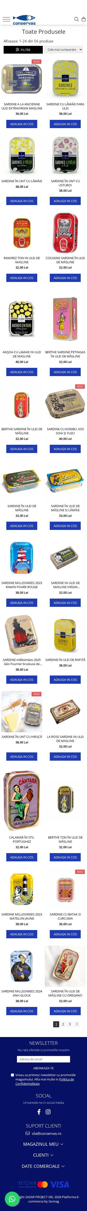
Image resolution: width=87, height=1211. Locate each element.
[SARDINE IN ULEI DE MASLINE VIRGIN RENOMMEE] (65, 557)
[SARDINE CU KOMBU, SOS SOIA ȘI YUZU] (65, 404)
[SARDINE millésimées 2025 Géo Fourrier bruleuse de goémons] (21, 634)
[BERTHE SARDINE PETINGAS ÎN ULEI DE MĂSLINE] (65, 318)
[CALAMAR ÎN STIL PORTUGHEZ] (21, 800)
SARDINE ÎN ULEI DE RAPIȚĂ (65, 660)
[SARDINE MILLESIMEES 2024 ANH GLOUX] (21, 966)
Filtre (24, 50)
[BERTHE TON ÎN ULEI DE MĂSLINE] (65, 800)
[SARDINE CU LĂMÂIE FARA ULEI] (65, 79)
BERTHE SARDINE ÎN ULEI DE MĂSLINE (21, 431)
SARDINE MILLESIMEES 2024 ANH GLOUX (21, 993)
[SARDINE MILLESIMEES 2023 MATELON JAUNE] (21, 889)
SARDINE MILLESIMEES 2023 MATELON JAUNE (21, 916)
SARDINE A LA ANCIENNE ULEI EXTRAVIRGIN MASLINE (21, 106)
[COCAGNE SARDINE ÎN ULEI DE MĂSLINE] (65, 233)
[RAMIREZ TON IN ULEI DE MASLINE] (21, 233)
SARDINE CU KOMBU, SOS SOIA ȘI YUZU (65, 431)
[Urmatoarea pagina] (76, 1024)
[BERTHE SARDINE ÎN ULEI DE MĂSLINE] (21, 404)
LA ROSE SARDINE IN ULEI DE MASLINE (65, 739)
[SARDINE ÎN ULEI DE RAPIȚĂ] (65, 634)
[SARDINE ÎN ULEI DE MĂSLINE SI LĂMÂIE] (65, 481)
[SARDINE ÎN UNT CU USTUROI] (65, 156)
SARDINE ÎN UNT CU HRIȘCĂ (22, 737)
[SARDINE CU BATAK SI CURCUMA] (65, 889)
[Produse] (6, 19)
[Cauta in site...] (76, 19)
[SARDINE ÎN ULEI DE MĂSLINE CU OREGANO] (65, 966)
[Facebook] (39, 1112)
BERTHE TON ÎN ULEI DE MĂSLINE (65, 839)
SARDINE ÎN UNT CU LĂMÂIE (21, 181)
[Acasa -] (28, 19)
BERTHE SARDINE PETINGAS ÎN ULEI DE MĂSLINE (65, 354)
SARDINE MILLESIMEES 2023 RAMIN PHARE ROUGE (21, 585)
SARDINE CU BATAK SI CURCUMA (65, 916)
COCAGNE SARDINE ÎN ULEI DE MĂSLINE (65, 260)
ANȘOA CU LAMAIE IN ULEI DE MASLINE (22, 354)
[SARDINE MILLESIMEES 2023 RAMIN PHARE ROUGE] (21, 557)
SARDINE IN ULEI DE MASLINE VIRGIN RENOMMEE (65, 585)
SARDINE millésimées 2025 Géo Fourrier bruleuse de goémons (22, 662)
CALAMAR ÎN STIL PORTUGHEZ (21, 839)
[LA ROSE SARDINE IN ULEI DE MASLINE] (65, 711)
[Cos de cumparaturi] (83, 19)
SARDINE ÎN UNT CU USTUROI (65, 183)
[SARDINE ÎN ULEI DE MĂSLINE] (21, 481)
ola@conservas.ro (46, 1133)
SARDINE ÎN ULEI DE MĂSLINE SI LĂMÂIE (65, 508)
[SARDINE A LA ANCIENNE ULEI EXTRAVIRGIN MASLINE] (21, 79)
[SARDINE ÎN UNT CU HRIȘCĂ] (21, 711)
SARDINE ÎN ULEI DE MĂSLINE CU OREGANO (65, 993)
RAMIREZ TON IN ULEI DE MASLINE (22, 260)
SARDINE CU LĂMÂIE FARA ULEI (65, 106)
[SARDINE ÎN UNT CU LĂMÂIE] (21, 156)
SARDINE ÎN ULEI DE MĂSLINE (21, 508)
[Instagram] (48, 1112)
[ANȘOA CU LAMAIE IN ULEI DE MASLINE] (21, 318)
